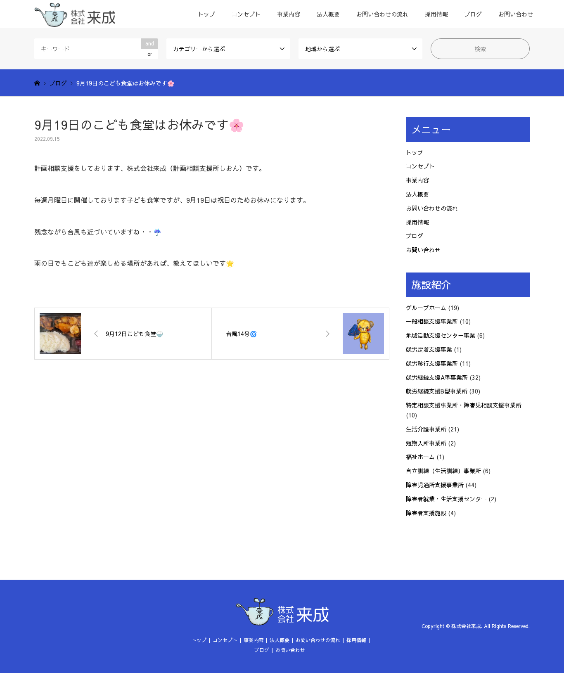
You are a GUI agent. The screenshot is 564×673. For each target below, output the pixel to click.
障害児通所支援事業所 (435, 485)
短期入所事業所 (426, 443)
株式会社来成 (466, 626)
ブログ (473, 14)
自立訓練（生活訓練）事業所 (443, 471)
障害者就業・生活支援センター (446, 499)
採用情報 (436, 14)
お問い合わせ (515, 14)
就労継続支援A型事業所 (437, 377)
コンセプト (246, 14)
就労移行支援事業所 (432, 363)
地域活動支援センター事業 (440, 335)
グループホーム (426, 307)
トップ (206, 14)
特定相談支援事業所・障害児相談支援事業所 (463, 405)
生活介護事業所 (426, 429)
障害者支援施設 (426, 513)
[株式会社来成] (74, 14)
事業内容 (288, 14)
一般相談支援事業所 (432, 321)
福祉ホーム (420, 457)
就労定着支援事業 (429, 349)
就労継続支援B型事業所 (436, 391)
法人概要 (328, 14)
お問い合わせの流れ (382, 14)
